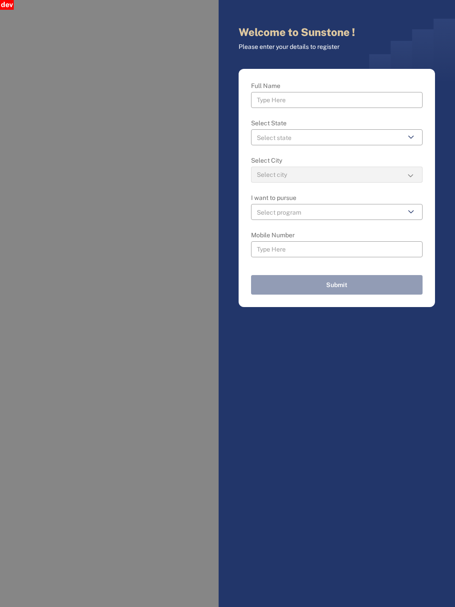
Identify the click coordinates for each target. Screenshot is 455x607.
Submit (336, 284)
